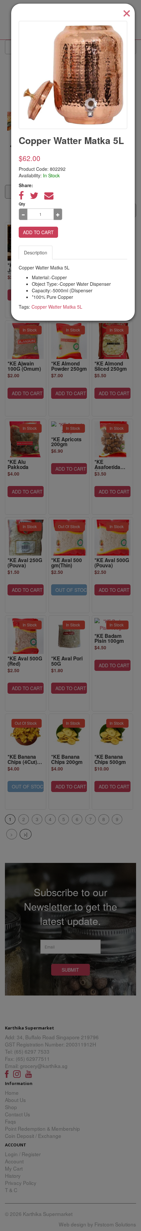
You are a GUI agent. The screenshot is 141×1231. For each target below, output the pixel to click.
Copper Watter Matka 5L (56, 306)
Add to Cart (38, 232)
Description (35, 252)
